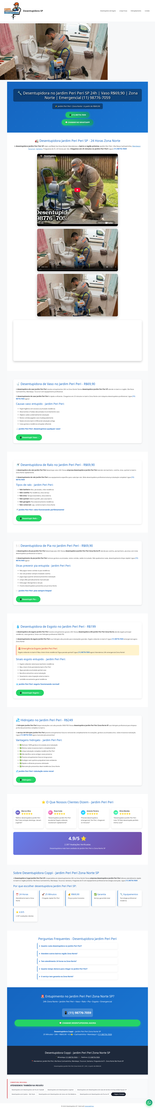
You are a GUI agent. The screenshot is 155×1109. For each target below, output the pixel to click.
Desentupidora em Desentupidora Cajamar (61, 1090)
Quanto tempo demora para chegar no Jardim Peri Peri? (64, 969)
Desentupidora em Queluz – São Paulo (23, 1094)
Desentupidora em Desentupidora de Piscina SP (94, 1094)
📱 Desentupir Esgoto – (30, 692)
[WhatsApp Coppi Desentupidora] (149, 1103)
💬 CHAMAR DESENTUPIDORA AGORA (77, 1023)
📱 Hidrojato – (26, 779)
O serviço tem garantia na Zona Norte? (57, 976)
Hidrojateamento (136, 11)
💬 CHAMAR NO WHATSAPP (77, 122)
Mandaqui (136, 146)
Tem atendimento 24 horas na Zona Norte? (59, 961)
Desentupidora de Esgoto (108, 11)
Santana (39, 149)
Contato (147, 11)
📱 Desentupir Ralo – (29, 518)
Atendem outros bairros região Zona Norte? (59, 953)
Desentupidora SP (33, 10)
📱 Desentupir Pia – (28, 599)
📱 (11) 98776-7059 (77, 115)
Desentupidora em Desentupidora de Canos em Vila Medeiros (57, 1094)
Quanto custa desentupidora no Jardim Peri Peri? (61, 946)
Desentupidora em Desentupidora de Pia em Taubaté (28, 1090)
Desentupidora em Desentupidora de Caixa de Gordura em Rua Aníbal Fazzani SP (102, 1090)
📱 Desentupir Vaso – (29, 437)
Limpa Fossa (123, 11)
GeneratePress (89, 1106)
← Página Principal (118, 1094)
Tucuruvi (31, 149)
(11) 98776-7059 (120, 149)
